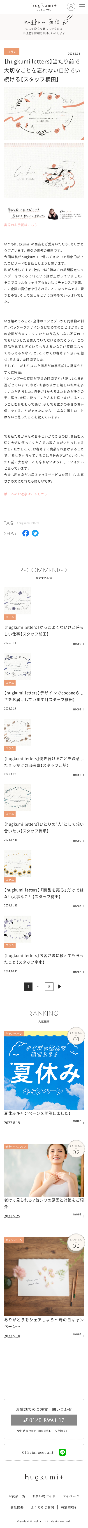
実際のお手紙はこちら (20, 224)
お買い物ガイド (44, 1496)
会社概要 (17, 1507)
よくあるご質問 (42, 1507)
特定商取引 (69, 1507)
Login (71, 7)
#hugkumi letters (28, 523)
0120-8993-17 (46, 1420)
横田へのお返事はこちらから (26, 494)
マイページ (71, 1496)
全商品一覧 (17, 1496)
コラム (10, 617)
